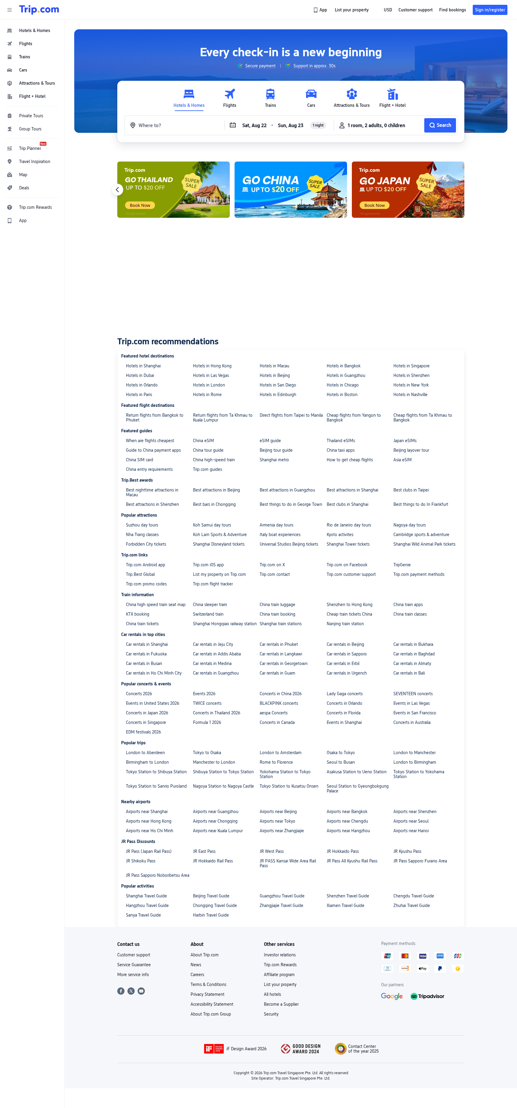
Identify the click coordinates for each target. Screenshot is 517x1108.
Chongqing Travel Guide (215, 905)
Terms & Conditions (208, 984)
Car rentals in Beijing (345, 644)
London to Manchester (414, 752)
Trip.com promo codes (146, 584)
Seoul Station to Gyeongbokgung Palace (358, 788)
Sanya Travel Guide (143, 915)
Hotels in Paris (139, 394)
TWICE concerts (207, 703)
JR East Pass (204, 851)
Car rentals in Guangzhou (216, 673)
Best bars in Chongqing (214, 504)
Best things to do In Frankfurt (420, 504)
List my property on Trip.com (219, 574)
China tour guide (208, 450)
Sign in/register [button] (490, 9)
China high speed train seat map (155, 604)
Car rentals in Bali (409, 673)
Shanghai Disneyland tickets (218, 544)
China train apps (408, 604)
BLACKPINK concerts (279, 703)
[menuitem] (32, 30)
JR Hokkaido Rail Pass (213, 861)
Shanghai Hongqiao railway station (225, 623)
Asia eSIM (402, 459)
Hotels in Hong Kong (212, 365)
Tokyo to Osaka (207, 752)
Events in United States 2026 (152, 703)
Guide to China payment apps (153, 450)
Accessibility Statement (212, 1004)
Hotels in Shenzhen (411, 375)
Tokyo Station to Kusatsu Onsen (289, 786)
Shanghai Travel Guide (146, 896)
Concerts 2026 (139, 693)
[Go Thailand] (173, 190)
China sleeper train (210, 604)
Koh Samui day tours (212, 525)
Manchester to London (214, 762)
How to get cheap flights (350, 459)
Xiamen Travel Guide (345, 905)
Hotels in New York (411, 385)
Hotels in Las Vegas (211, 375)
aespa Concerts (274, 712)
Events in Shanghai (344, 722)
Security (271, 1014)
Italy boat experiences (280, 534)
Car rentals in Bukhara (413, 644)
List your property (280, 984)
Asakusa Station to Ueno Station (357, 771)
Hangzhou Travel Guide (147, 905)
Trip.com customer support (351, 574)
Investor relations (280, 954)
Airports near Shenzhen (415, 811)
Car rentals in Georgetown (284, 663)
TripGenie (402, 564)
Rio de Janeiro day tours (349, 525)
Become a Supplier (281, 1004)
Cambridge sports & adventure (421, 534)
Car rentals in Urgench (347, 673)
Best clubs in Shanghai (347, 504)
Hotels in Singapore (411, 365)
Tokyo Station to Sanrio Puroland (156, 786)
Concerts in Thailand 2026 (216, 712)
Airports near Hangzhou (348, 830)
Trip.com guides (207, 469)
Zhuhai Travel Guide (411, 905)
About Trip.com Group (211, 1014)
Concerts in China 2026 (281, 693)
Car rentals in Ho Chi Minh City (154, 673)
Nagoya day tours (409, 525)
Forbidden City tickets (146, 544)
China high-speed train (214, 459)
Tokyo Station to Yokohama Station (418, 774)
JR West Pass (272, 851)
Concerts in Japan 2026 (147, 712)
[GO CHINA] (291, 190)
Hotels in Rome (207, 394)
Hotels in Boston (342, 394)
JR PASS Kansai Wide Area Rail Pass (288, 863)
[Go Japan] (408, 190)
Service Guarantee (134, 964)
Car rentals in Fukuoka (146, 654)
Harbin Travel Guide (211, 915)
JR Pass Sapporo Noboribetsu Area (157, 875)
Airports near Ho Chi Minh (149, 830)
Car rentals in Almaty (412, 663)
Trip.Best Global (140, 574)
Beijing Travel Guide (211, 896)
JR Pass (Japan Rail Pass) (149, 851)
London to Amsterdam (281, 752)
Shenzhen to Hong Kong (349, 604)
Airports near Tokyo (277, 821)
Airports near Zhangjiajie (282, 830)
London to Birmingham (414, 762)
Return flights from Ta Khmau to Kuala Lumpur (223, 417)
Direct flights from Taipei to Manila (291, 415)
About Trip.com (205, 954)
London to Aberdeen (145, 752)
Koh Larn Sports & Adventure (220, 534)
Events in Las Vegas (411, 703)
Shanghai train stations (281, 623)
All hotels (272, 994)
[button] (9, 10)
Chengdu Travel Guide (413, 896)
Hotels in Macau (274, 365)
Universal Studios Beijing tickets (289, 544)
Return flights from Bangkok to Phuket (154, 417)
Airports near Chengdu (347, 821)
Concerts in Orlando (344, 703)
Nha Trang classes (142, 534)
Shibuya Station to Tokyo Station (223, 771)
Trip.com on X (272, 564)
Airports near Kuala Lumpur (218, 830)
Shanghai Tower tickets (348, 544)
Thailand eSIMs (341, 440)
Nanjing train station (345, 623)
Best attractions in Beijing (216, 490)
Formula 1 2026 (207, 722)
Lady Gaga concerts (345, 693)
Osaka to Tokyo (341, 752)
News (196, 964)
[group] (256, 66)
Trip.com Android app (145, 564)
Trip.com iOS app (208, 564)
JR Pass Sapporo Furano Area (420, 861)
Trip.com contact (275, 574)
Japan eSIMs (404, 440)
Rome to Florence (276, 762)
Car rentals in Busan (144, 663)
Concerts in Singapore (146, 722)
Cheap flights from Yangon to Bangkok (354, 417)
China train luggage (277, 604)
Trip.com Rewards (280, 964)
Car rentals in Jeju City (213, 644)
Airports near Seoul (410, 821)
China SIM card (139, 459)
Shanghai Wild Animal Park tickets (424, 544)
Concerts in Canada (277, 722)
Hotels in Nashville (410, 394)
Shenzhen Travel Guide (348, 896)
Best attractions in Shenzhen (152, 504)
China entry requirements (149, 469)
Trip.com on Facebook (347, 564)
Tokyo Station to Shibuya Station (156, 771)
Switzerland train (208, 614)
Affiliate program (279, 974)
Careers (197, 974)
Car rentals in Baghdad (414, 654)
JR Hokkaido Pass (343, 851)
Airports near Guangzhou (215, 811)
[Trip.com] (39, 10)
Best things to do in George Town (291, 504)
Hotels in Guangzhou (346, 375)
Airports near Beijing (278, 811)
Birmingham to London (147, 762)
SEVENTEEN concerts (413, 693)
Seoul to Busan (341, 762)
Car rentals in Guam (277, 673)
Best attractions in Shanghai (352, 490)
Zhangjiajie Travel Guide (281, 905)
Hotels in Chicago (343, 385)
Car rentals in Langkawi (281, 654)
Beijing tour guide (276, 450)
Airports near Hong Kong (148, 821)
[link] (320, 10)
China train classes (410, 614)
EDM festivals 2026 (143, 732)
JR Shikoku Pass (140, 861)
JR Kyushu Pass (407, 851)
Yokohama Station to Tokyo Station (285, 774)
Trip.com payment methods (418, 574)
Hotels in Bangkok (344, 365)
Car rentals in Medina (212, 663)
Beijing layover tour (411, 450)
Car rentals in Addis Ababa (217, 654)
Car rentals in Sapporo (347, 654)
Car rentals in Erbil (343, 663)
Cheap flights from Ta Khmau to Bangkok (422, 417)
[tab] (189, 98)
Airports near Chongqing (215, 821)
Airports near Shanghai (147, 811)
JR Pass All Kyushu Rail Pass (352, 861)
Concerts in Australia (412, 722)
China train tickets (142, 623)
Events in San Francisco (414, 712)
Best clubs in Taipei (411, 490)
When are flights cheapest (150, 440)
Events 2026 (204, 693)
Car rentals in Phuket (279, 644)
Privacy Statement (207, 994)
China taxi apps (341, 450)
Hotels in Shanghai (143, 365)
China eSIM (203, 440)
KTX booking (137, 614)
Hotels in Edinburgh (278, 394)
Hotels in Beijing (275, 375)
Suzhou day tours (142, 525)
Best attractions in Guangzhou (287, 490)
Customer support (133, 954)
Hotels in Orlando (142, 385)
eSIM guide (270, 440)
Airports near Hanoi (411, 830)
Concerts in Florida (344, 712)
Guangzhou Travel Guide (282, 896)
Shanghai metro (274, 459)
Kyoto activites (340, 534)
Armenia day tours (276, 525)
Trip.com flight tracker (213, 584)
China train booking (277, 614)
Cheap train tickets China (349, 614)
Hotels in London (209, 385)
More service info (133, 974)
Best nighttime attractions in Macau (152, 492)
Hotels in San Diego (278, 385)
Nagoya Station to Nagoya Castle (223, 786)
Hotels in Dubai (140, 375)
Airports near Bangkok (347, 811)
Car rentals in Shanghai (147, 644)
